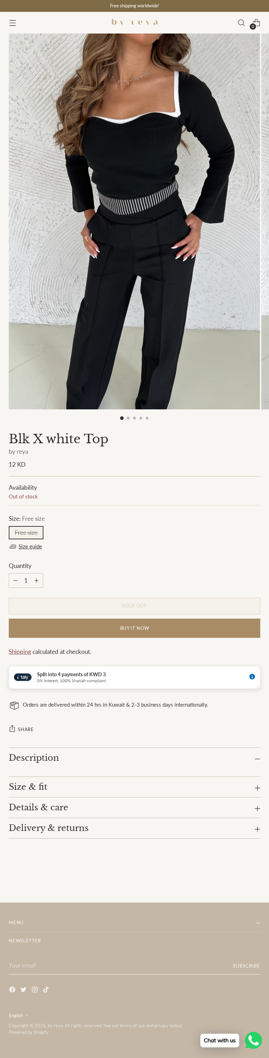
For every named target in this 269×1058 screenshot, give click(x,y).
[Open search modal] (241, 23)
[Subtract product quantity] (36, 581)
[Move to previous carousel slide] (238, 879)
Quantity (20, 565)
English (16, 1015)
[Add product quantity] (15, 581)
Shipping (20, 651)
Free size (26, 532)
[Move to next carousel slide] (254, 878)
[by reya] (134, 23)
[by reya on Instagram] (35, 990)
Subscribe (246, 966)
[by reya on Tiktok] (46, 990)
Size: (27, 518)
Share (26, 729)
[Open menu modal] (12, 23)
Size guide (30, 546)
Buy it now (134, 628)
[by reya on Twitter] (24, 990)
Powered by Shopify (29, 1032)
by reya (18, 451)
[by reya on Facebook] (13, 990)
